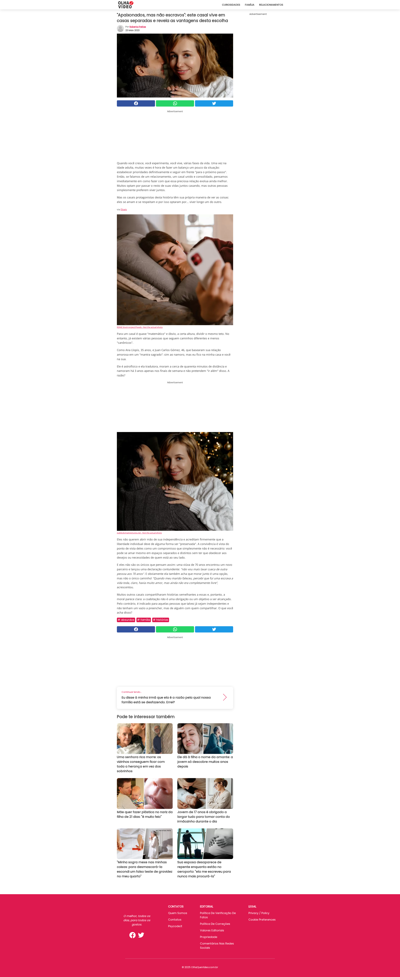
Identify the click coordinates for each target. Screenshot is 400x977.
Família (249, 5)
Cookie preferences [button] (262, 920)
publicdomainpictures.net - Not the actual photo (139, 532)
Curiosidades (231, 5)
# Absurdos (126, 620)
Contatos (174, 920)
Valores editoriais (212, 930)
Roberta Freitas (138, 26)
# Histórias (160, 620)
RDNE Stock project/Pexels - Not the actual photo (140, 327)
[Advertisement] (175, 135)
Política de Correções (215, 924)
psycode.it (175, 926)
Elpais (124, 209)
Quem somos (177, 913)
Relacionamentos (271, 5)
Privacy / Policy (258, 913)
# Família (143, 620)
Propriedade (208, 937)
